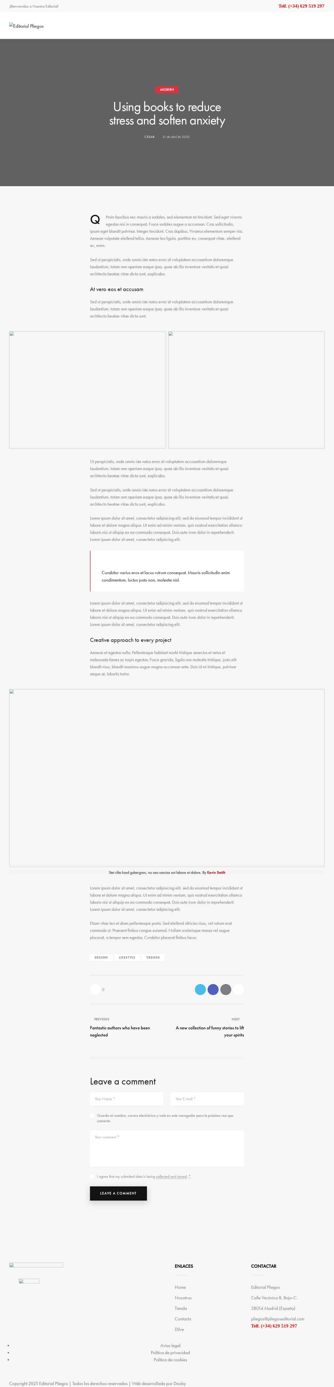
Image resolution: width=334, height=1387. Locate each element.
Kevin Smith (216, 872)
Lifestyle (127, 957)
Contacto (183, 1319)
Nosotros (183, 1298)
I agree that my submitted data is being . (144, 1176)
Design (101, 957)
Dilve (179, 1329)
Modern (167, 89)
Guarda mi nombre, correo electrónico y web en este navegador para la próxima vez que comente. (165, 1118)
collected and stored (171, 1177)
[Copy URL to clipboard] (238, 989)
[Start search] (322, 25)
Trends (153, 957)
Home (180, 1287)
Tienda (181, 1308)
